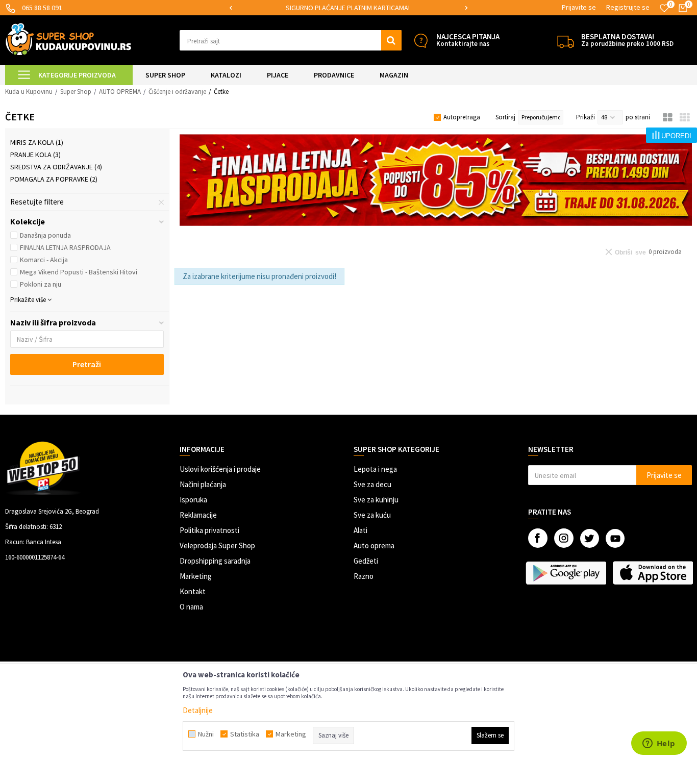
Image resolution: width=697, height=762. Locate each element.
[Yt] (615, 538)
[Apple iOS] (653, 573)
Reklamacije (198, 515)
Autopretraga (461, 117)
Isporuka (193, 499)
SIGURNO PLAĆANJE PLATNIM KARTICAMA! (348, 7)
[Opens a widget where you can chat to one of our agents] (659, 744)
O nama (191, 607)
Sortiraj (505, 117)
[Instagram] (564, 538)
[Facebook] (537, 538)
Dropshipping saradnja (215, 561)
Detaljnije (198, 710)
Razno (364, 576)
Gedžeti (366, 561)
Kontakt (193, 591)
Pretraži (86, 364)
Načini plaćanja (203, 484)
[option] (348, 8)
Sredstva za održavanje (56, 166)
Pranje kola (35, 154)
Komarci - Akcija (44, 259)
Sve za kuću (372, 515)
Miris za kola (36, 142)
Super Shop (75, 91)
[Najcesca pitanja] (421, 40)
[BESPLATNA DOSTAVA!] (566, 40)
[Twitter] (589, 538)
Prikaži (585, 117)
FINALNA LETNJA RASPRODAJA (65, 247)
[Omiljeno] (664, 8)
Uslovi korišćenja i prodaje (220, 469)
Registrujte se (628, 7)
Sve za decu (372, 484)
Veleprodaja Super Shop (217, 545)
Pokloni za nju (40, 284)
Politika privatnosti (209, 530)
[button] (291, 40)
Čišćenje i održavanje (177, 91)
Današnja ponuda (45, 235)
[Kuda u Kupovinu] (68, 39)
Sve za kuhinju (376, 499)
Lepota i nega (375, 469)
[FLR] (436, 180)
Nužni (206, 734)
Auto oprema (374, 545)
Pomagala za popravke (53, 179)
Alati (360, 530)
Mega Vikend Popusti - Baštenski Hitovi (78, 271)
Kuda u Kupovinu (29, 91)
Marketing (196, 576)
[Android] (567, 573)
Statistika (244, 734)
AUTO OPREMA (120, 91)
